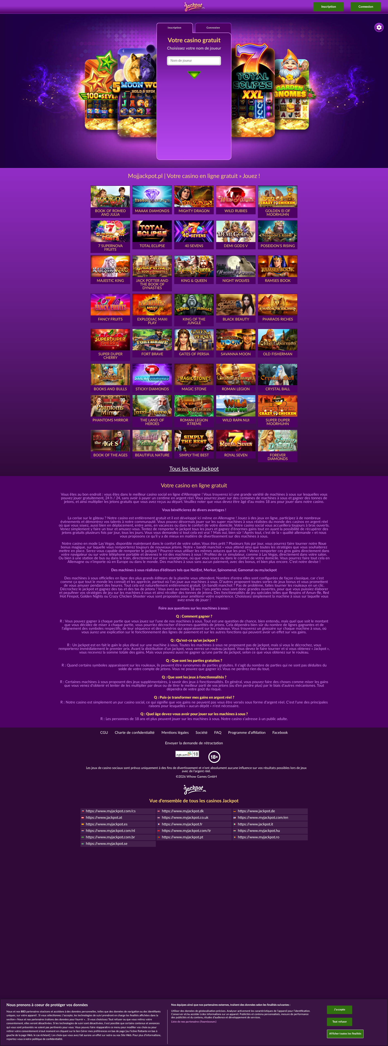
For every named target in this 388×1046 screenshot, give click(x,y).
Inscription (328, 6)
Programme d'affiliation (247, 733)
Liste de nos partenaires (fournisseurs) (193, 1022)
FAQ (217, 733)
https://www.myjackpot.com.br (110, 837)
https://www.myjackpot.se (107, 844)
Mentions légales (175, 733)
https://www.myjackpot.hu (259, 831)
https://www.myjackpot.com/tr (186, 831)
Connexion (365, 6)
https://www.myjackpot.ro (258, 837)
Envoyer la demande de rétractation (194, 743)
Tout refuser (339, 1022)
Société (202, 733)
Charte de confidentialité (135, 733)
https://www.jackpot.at (104, 818)
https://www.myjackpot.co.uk (185, 818)
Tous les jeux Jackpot (194, 469)
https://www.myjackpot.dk (183, 811)
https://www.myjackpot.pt (182, 837)
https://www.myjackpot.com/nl (110, 831)
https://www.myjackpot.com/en (263, 818)
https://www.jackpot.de (256, 811)
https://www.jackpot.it (255, 824)
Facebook (280, 733)
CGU (104, 733)
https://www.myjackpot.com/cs (111, 811)
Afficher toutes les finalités (345, 1033)
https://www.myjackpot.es (107, 824)
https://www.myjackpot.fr (182, 824)
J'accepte (339, 1009)
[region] (194, 1022)
